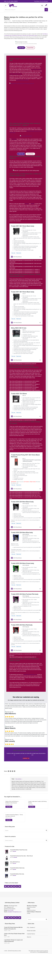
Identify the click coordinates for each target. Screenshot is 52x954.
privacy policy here (44, 952)
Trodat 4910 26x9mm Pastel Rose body (18, 849)
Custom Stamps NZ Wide (27, 21)
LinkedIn (22, 755)
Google (29, 755)
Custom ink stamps (16, 21)
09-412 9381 (11, 910)
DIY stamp (14, 139)
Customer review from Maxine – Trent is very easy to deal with (14, 815)
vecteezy (27, 203)
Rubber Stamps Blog (14, 22)
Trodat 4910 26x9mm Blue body (17, 874)
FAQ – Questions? (31, 927)
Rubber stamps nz (23, 22)
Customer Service (31, 934)
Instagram (35, 755)
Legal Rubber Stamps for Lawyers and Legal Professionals (13, 940)
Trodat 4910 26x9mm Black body (17, 868)
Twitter (26, 755)
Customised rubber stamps (39, 21)
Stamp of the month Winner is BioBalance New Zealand (11, 802)
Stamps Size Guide (31, 930)
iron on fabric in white (36, 69)
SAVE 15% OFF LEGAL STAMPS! (11, 1)
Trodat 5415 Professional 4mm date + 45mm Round (21, 856)
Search (46, 840)
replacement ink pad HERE (22, 80)
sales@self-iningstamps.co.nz (30, 674)
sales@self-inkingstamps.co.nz (14, 911)
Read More (9, 806)
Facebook (17, 755)
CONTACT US (26, 758)
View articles (18, 779)
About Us (29, 937)
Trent (41, 22)
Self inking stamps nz (32, 22)
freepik (32, 203)
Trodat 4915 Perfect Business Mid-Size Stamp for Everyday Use (13, 928)
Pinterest (19, 886)
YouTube (17, 886)
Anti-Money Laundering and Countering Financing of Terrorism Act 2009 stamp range (26, 34)
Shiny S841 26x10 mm (15, 862)
